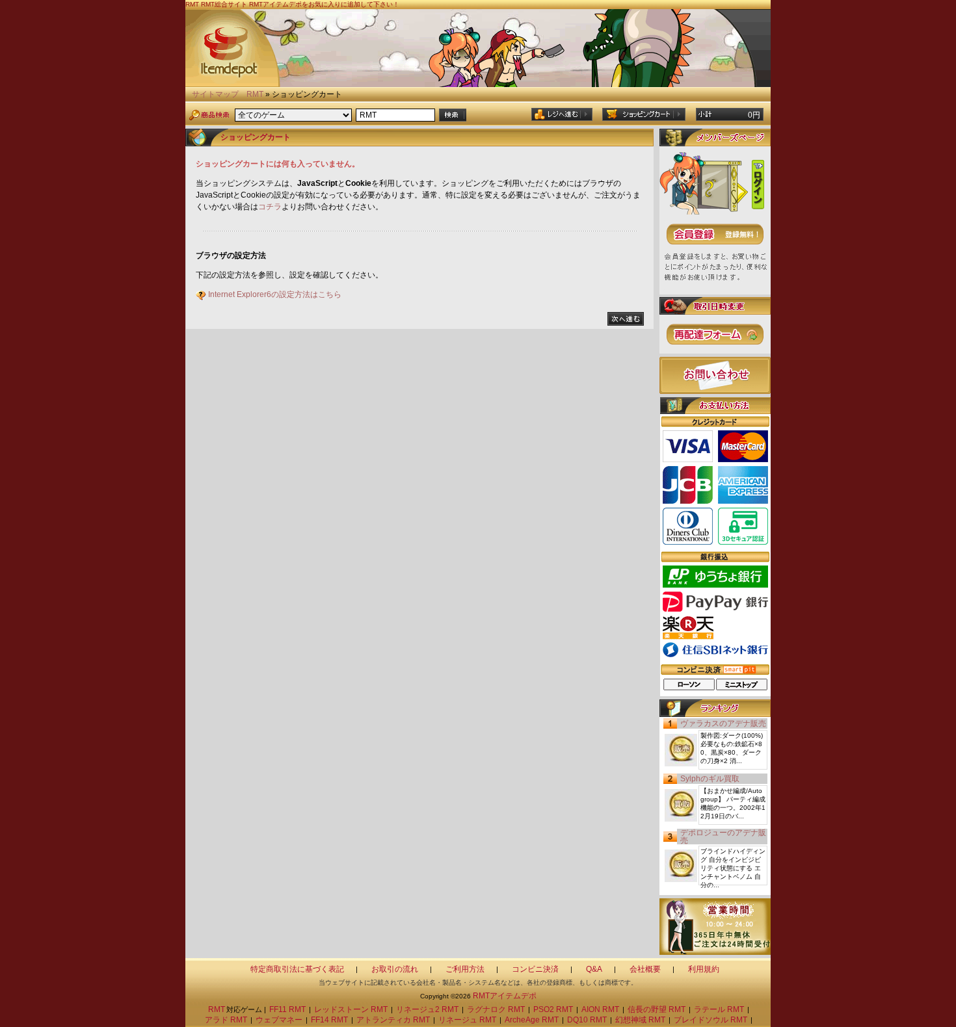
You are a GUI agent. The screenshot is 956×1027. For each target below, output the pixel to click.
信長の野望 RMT (656, 1009)
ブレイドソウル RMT (710, 1019)
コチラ (270, 206)
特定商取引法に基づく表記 (297, 969)
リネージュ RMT (467, 1019)
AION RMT (600, 1009)
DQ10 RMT (587, 1019)
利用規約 (703, 969)
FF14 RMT (329, 1019)
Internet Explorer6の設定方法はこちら (274, 294)
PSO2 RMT (553, 1009)
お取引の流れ (394, 969)
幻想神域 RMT (640, 1019)
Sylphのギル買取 (709, 778)
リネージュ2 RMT (427, 1009)
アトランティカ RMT (393, 1019)
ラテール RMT (719, 1009)
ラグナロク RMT (496, 1009)
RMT (254, 94)
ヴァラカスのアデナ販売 (723, 723)
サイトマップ (215, 94)
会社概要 (645, 969)
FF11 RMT (287, 1009)
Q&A (594, 969)
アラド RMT (226, 1019)
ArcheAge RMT (532, 1019)
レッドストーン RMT (351, 1009)
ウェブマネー (279, 1019)
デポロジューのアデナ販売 (723, 836)
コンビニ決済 (535, 969)
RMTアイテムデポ (505, 995)
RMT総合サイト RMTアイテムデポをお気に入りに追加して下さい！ (300, 4)
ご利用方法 (465, 969)
